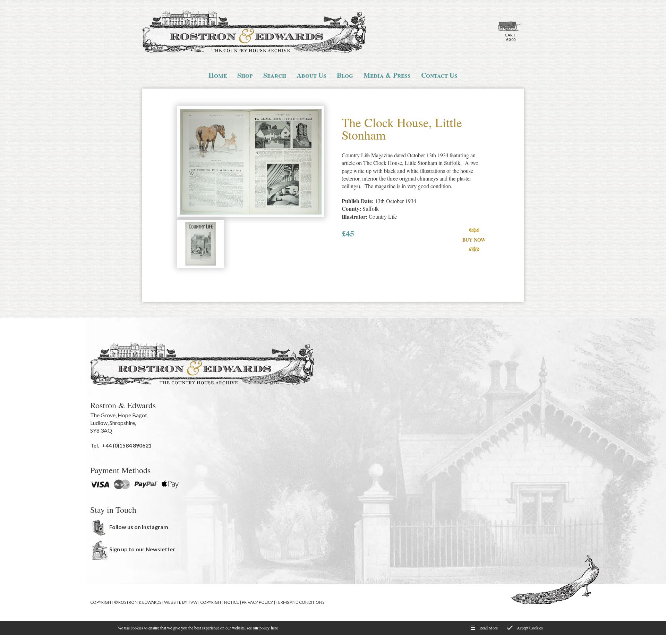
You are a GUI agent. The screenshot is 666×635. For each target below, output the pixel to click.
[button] (251, 162)
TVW (192, 602)
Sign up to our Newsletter (142, 549)
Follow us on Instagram (138, 527)
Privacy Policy (257, 602)
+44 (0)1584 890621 (127, 445)
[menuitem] (217, 75)
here (274, 627)
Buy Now (474, 239)
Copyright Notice (219, 602)
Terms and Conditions (300, 602)
